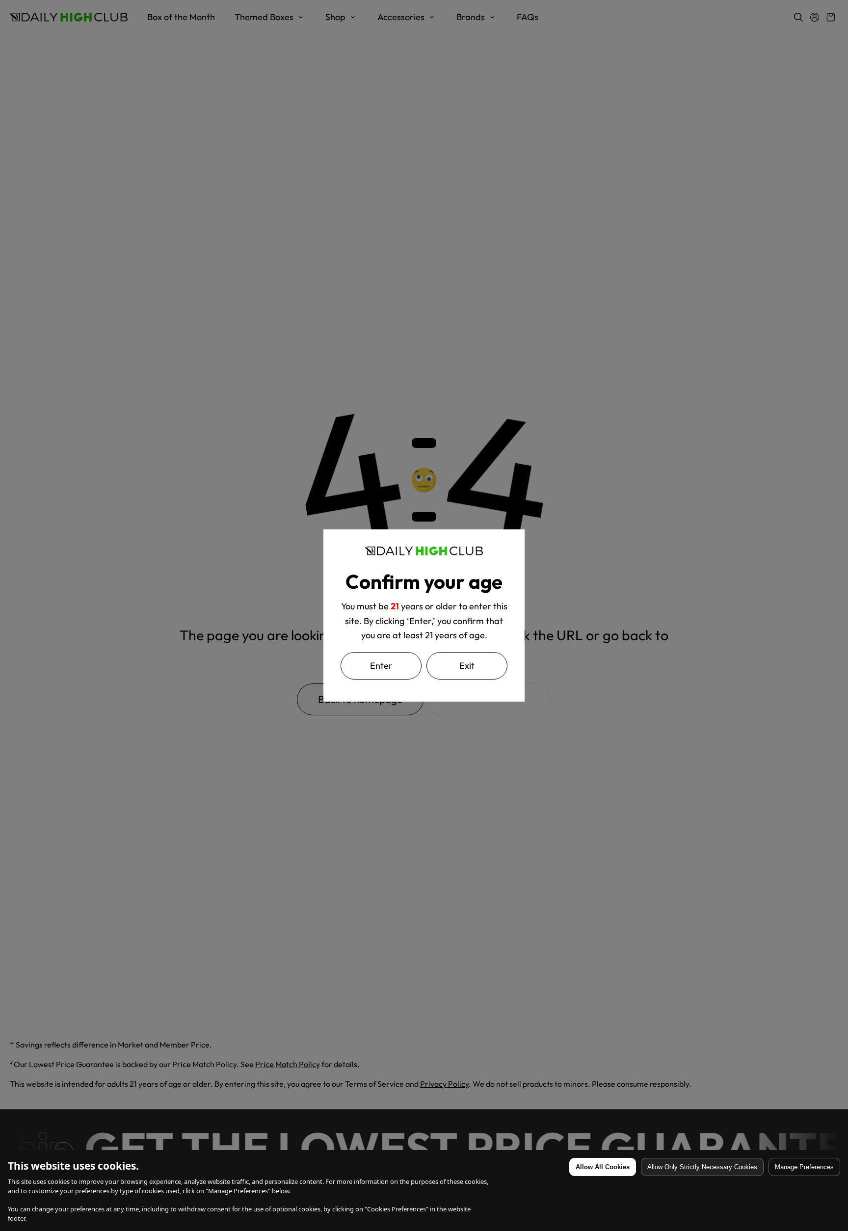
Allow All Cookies (603, 1167)
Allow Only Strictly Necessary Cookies (702, 1167)
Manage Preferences (804, 1167)
